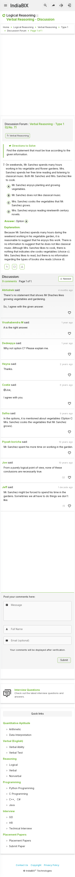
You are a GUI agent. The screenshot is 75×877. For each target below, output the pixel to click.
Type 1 (64, 27)
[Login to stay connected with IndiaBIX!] (69, 5)
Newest (67, 279)
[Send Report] (22, 266)
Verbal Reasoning (47, 27)
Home (6, 27)
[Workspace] (14, 266)
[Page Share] (53, 5)
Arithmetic (15, 729)
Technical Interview (20, 828)
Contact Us (22, 865)
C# (18, 799)
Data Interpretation (20, 735)
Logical (13, 764)
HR (11, 822)
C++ (11, 799)
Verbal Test (16, 752)
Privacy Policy (51, 865)
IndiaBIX (19, 5)
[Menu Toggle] (5, 5)
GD (11, 817)
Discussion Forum (16, 30)
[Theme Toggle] (61, 5)
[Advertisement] (37, 75)
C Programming (18, 793)
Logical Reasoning (23, 27)
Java (12, 805)
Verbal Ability (16, 747)
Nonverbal (15, 776)
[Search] (45, 5)
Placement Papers (20, 840)
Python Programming (21, 788)
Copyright (36, 865)
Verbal (13, 770)
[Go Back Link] (6, 266)
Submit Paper (17, 846)
